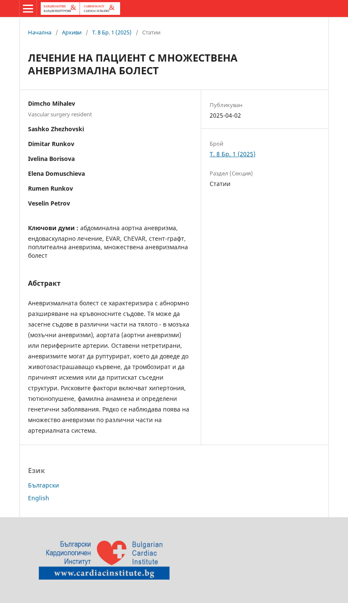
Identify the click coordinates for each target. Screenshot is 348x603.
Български (43, 485)
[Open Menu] (28, 8)
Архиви (71, 32)
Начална (39, 32)
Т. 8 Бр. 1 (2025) (112, 32)
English (38, 498)
